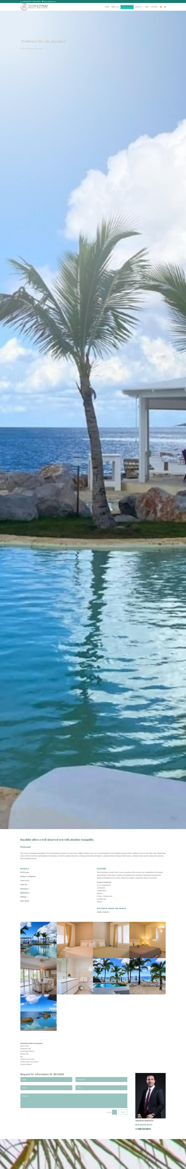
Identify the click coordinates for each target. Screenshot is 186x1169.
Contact (154, 7)
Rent (147, 7)
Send (123, 1112)
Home (107, 7)
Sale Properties (127, 7)
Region (138, 7)
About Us (115, 7)
